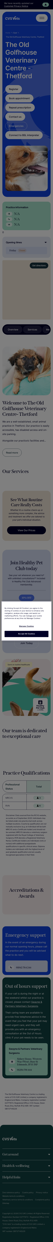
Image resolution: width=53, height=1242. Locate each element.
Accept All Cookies (26, 634)
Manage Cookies (26, 626)
